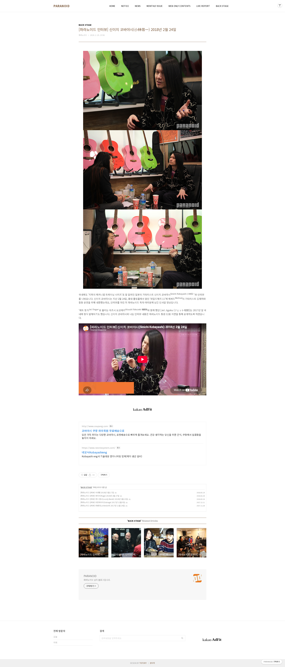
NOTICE (125, 5)
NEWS (138, 5)
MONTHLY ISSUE (155, 5)
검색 (182, 638)
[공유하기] (90, 475)
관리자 (152, 663)
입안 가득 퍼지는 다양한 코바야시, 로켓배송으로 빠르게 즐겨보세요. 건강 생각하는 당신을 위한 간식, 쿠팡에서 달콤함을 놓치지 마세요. (141, 436)
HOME (112, 5)
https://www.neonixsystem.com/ (98, 448)
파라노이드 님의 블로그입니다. (97, 579)
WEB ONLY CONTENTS (179, 5)
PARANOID (61, 6)
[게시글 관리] (93, 475)
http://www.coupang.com (95, 426)
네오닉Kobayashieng (94, 452)
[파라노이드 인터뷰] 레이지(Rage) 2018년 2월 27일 (99, 495)
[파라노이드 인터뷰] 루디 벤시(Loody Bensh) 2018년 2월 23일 (104, 499)
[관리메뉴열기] (280, 5)
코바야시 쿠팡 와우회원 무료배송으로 (103, 430)
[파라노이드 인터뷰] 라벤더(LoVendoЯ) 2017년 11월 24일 (102, 505)
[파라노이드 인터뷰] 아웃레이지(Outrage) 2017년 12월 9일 (102, 502)
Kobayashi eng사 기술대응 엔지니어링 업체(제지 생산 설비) (112, 456)
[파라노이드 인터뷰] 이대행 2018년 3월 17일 (97, 492)
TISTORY (143, 663)
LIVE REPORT (203, 5)
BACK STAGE (222, 5)
